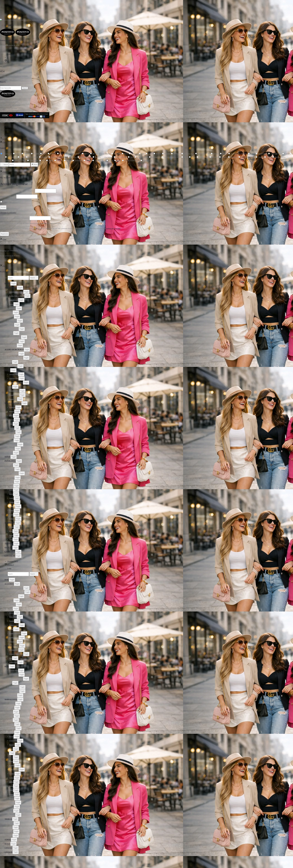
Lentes (11, 312)
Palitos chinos (13, 321)
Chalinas (11, 481)
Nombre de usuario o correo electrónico (17, 191)
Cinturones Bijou (13, 378)
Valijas (11, 453)
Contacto (7, 127)
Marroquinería (13, 403)
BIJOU (7, 370)
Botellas (11, 527)
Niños (7, 457)
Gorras (11, 490)
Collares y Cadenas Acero (16, 358)
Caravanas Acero (13, 354)
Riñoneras (12, 448)
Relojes (11, 333)
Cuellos (11, 486)
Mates (10, 531)
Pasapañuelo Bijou (14, 395)
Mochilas (11, 428)
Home (7, 283)
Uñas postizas (13, 345)
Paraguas (11, 325)
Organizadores (13, 444)
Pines (10, 387)
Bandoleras (12, 407)
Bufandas (11, 469)
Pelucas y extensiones (15, 337)
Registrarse (4, 234)
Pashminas (12, 506)
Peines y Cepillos (14, 329)
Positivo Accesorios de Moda (9, 40)
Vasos (10, 539)
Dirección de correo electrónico (14, 218)
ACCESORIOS (11, 287)
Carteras (11, 420)
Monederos (12, 432)
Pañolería (10, 461)
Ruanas (11, 514)
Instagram (9, 25)
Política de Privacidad (10, 130)
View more (3, 168)
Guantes (11, 498)
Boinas (11, 465)
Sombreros (12, 519)
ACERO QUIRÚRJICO (14, 349)
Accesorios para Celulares (16, 292)
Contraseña (8, 196)
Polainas (11, 510)
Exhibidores (12, 308)
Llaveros (11, 316)
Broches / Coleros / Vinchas (16, 296)
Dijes (10, 362)
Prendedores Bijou (14, 391)
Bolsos (11, 415)
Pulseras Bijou (13, 399)
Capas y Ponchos (14, 473)
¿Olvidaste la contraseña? (8, 213)
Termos (11, 535)
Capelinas (11, 477)
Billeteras (11, 411)
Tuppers (9, 543)
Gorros (11, 494)
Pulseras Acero (13, 366)
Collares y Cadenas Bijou (16, 382)
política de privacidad (113, 228)
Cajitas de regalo (13, 300)
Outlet (8, 547)
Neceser (11, 440)
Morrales (11, 436)
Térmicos (10, 523)
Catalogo (10, 552)
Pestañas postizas (14, 341)
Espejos (11, 304)
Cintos (11, 424)
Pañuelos (11, 502)
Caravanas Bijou (13, 374)
